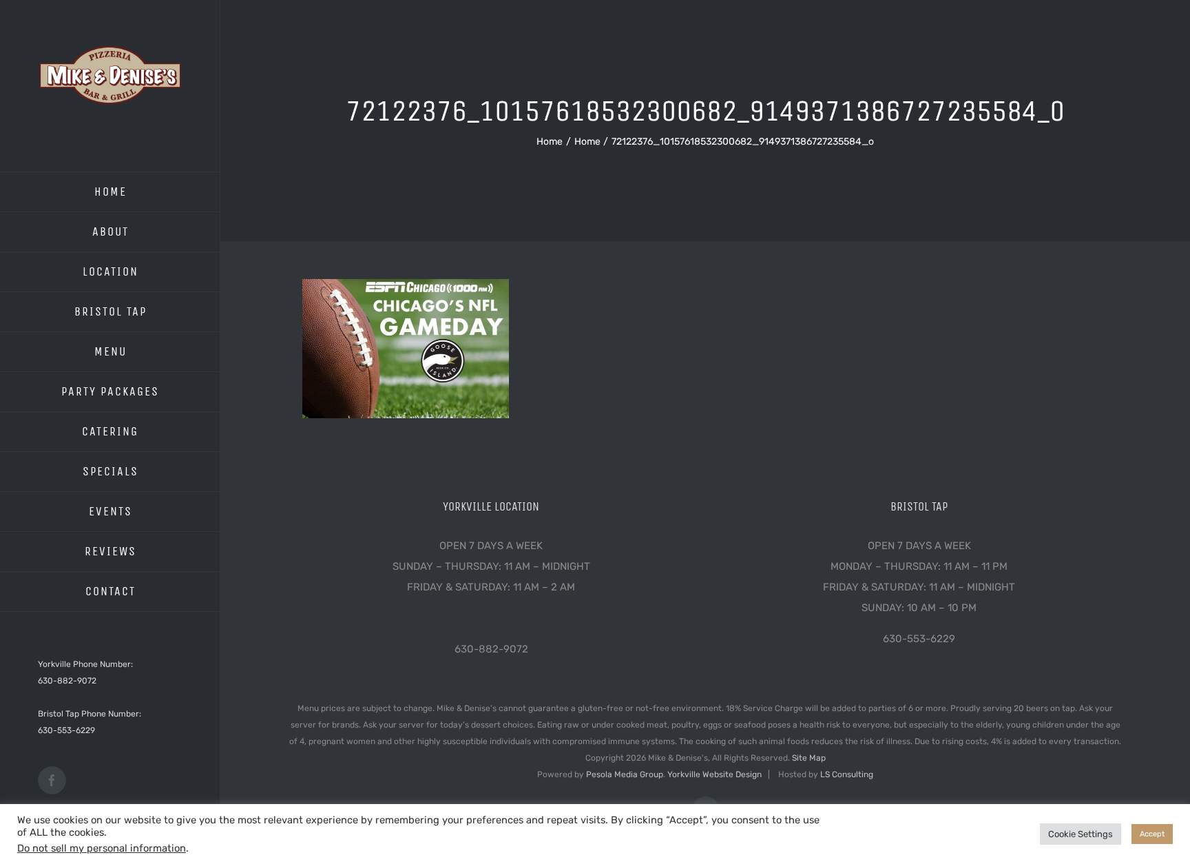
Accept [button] (1152, 834)
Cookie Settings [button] (1080, 834)
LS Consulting (846, 774)
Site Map (809, 758)
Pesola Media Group (624, 774)
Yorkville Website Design (714, 774)
